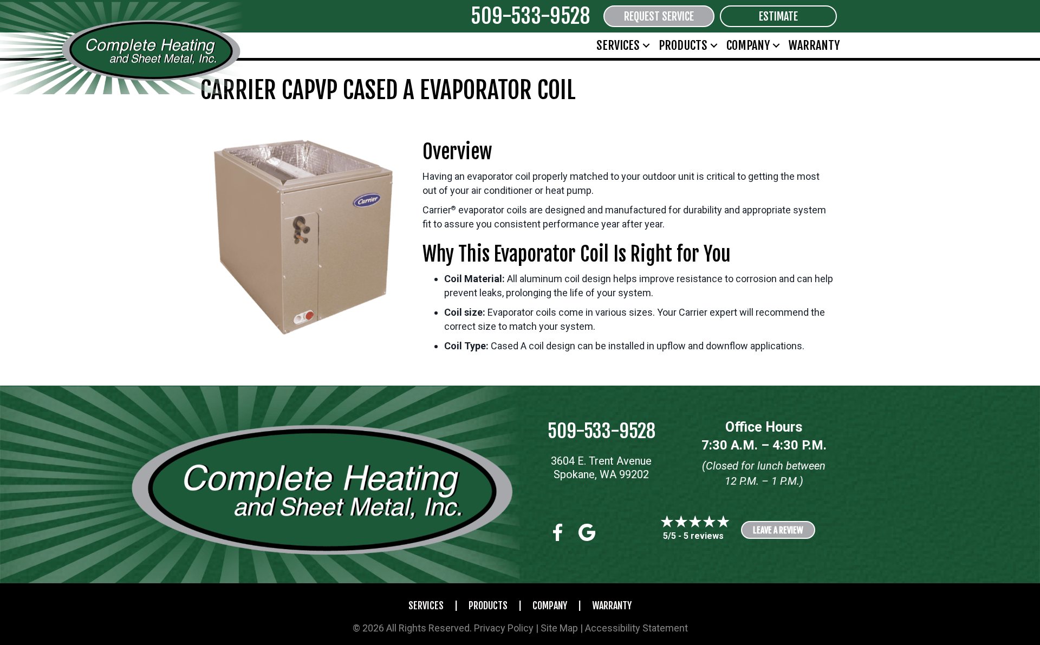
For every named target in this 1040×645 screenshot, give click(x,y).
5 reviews (704, 536)
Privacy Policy (504, 628)
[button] (646, 45)
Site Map (559, 628)
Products (683, 45)
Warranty (814, 45)
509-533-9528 (530, 16)
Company (748, 45)
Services (618, 45)
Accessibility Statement (636, 628)
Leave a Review (778, 530)
